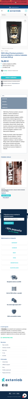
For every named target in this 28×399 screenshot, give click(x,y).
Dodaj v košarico (11, 77)
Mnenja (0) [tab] (4, 107)
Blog (3, 367)
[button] (2, 10)
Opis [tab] (3, 95)
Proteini (6, 50)
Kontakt (4, 355)
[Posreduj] (25, 14)
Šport (2, 50)
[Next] (6, 47)
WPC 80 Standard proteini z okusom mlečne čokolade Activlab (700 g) (13, 190)
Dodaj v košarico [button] (6, 195)
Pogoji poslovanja (6, 372)
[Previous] (2, 47)
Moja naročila (5, 345)
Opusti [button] (1, 4)
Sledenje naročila (6, 347)
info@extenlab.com (15, 7)
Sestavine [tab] (4, 98)
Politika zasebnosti (6, 370)
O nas (3, 353)
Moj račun (4, 350)
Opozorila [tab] (4, 104)
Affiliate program (6, 364)
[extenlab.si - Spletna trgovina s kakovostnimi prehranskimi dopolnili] (14, 10)
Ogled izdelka (6, 197)
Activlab (11, 48)
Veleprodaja (5, 362)
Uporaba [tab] (4, 101)
